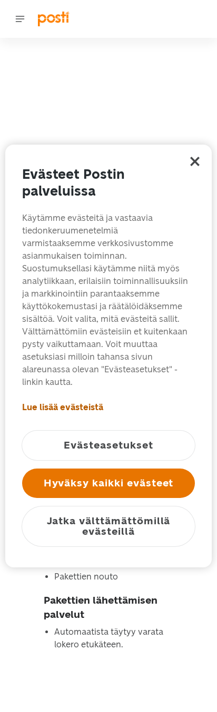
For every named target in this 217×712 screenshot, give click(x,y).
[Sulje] (194, 161)
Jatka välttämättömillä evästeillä (109, 526)
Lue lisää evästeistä (62, 407)
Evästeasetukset (108, 445)
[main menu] (20, 18)
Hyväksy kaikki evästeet (109, 483)
